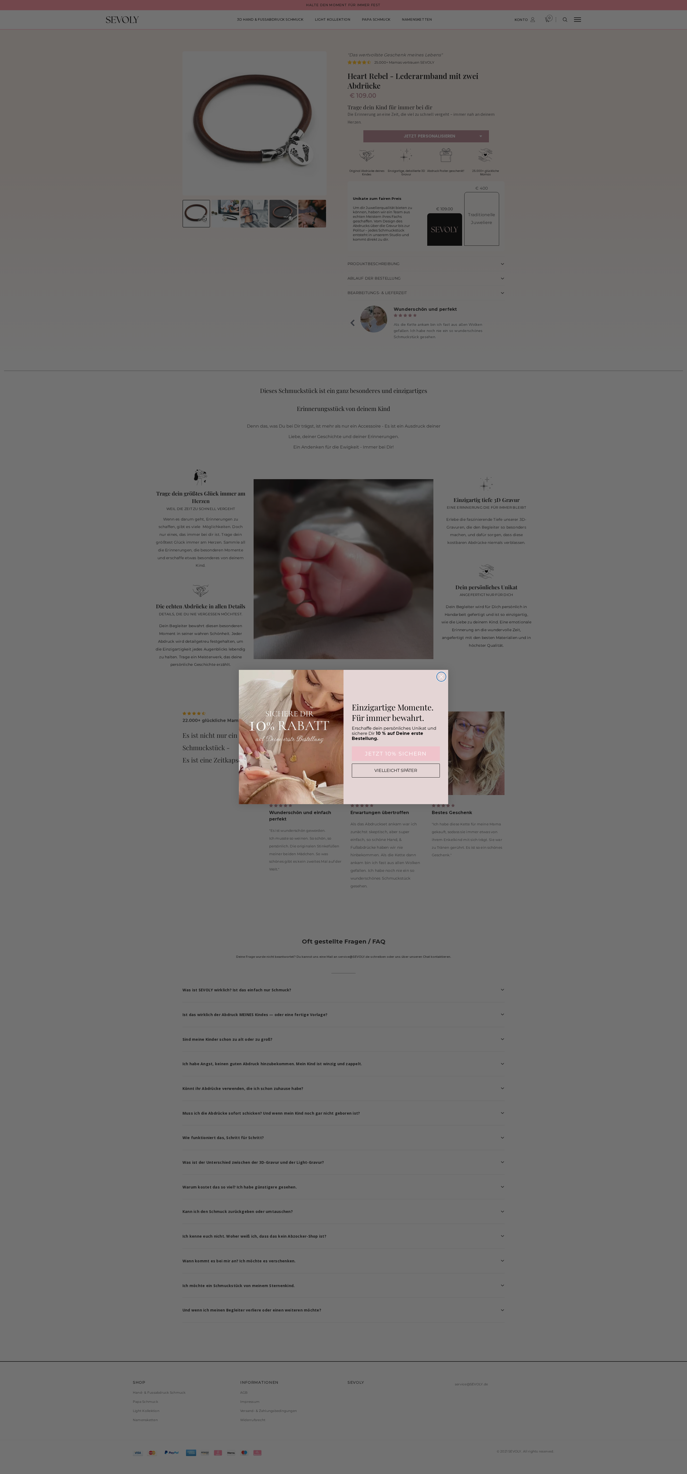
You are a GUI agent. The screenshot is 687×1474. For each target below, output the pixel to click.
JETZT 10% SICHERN (396, 753)
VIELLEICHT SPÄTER (395, 770)
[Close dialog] (441, 676)
